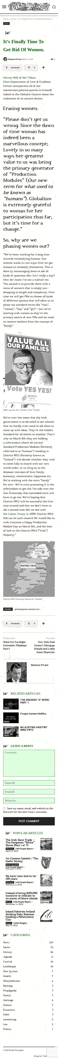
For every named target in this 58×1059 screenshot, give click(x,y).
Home (6, 18)
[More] (43, 67)
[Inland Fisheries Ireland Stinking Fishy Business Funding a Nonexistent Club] (46, 916)
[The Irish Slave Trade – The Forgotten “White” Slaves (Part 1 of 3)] (46, 844)
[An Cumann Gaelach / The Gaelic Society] (46, 863)
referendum (12, 443)
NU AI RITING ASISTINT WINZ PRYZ (34, 729)
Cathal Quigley (20, 923)
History (10, 849)
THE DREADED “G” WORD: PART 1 (35, 701)
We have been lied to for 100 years (21, 877)
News (8, 902)
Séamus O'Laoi (14, 59)
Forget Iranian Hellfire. (33, 713)
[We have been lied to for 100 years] (46, 880)
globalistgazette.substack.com (27, 609)
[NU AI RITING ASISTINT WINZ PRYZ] (11, 731)
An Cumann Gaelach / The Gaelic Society (22, 860)
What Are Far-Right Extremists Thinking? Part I (15, 645)
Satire (13, 18)
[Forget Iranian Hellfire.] (11, 717)
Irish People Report (24, 849)
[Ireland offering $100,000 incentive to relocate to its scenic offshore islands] (46, 897)
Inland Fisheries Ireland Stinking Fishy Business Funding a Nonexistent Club (20, 915)
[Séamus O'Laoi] (5, 59)
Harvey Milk (10, 77)
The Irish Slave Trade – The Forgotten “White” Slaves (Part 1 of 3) (20, 842)
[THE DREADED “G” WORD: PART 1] (11, 704)
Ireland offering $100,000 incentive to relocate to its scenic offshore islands (22, 895)
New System (12, 865)
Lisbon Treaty (16, 514)
